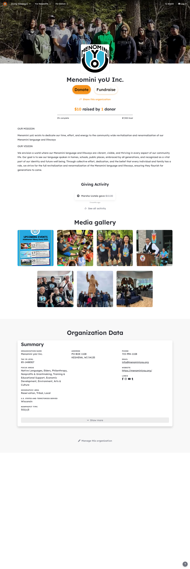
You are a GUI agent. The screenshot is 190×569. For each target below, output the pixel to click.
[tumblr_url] (132, 378)
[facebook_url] (123, 378)
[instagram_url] (126, 378)
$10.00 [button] (109, 195)
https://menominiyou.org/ (137, 370)
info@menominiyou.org (135, 362)
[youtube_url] (129, 378)
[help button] (185, 564)
